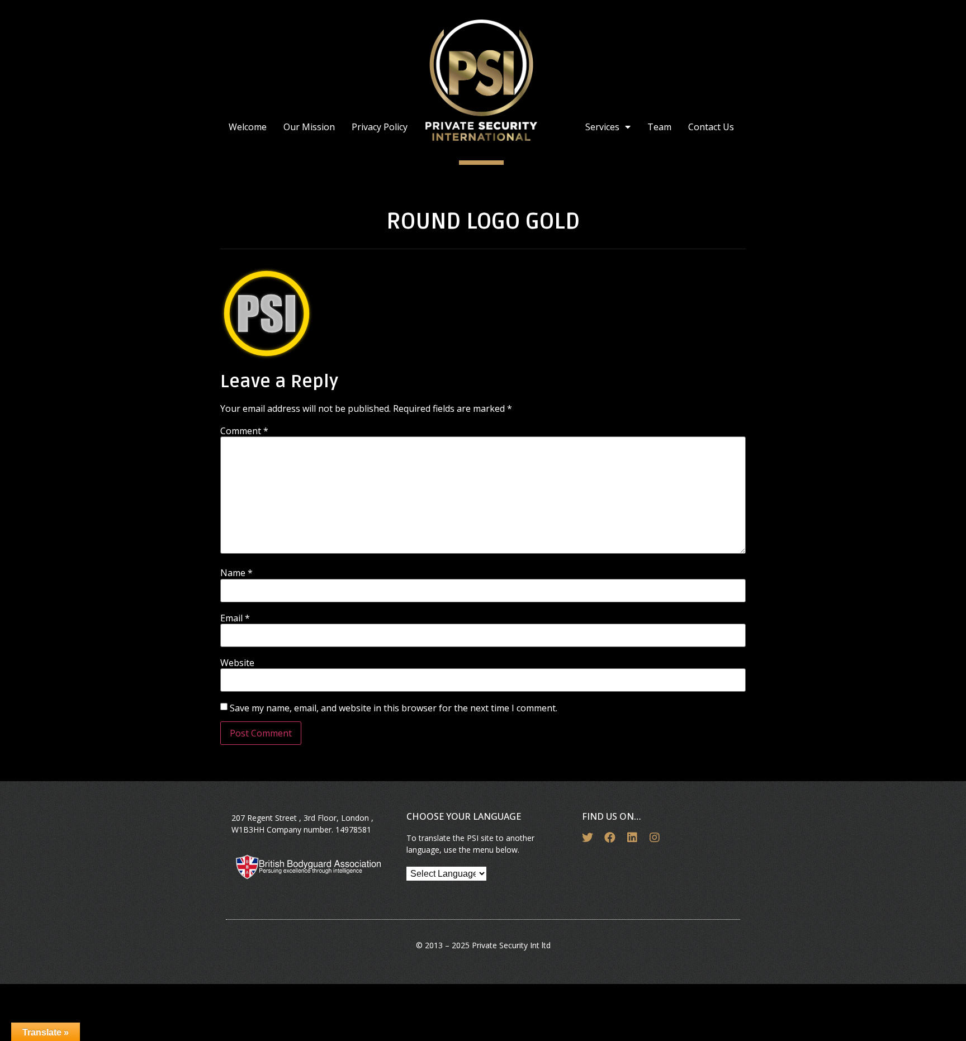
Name (236, 572)
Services (602, 127)
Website (237, 662)
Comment (244, 430)
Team (659, 127)
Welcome (248, 127)
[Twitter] (587, 837)
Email (235, 618)
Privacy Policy (380, 127)
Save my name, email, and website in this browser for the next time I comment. (393, 707)
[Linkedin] (632, 837)
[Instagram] (654, 837)
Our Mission (309, 127)
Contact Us (711, 127)
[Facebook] (609, 837)
